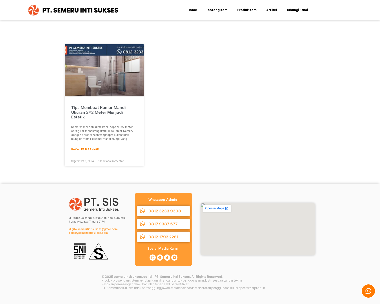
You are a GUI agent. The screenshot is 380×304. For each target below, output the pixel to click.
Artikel (271, 10)
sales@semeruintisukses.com (88, 232)
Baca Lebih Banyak (85, 149)
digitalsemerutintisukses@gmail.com (93, 229)
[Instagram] (153, 257)
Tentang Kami (217, 10)
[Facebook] (160, 257)
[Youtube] (174, 257)
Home (192, 10)
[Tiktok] (167, 257)
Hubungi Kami (297, 10)
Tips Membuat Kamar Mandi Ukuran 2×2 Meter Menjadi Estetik (98, 112)
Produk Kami (247, 10)
